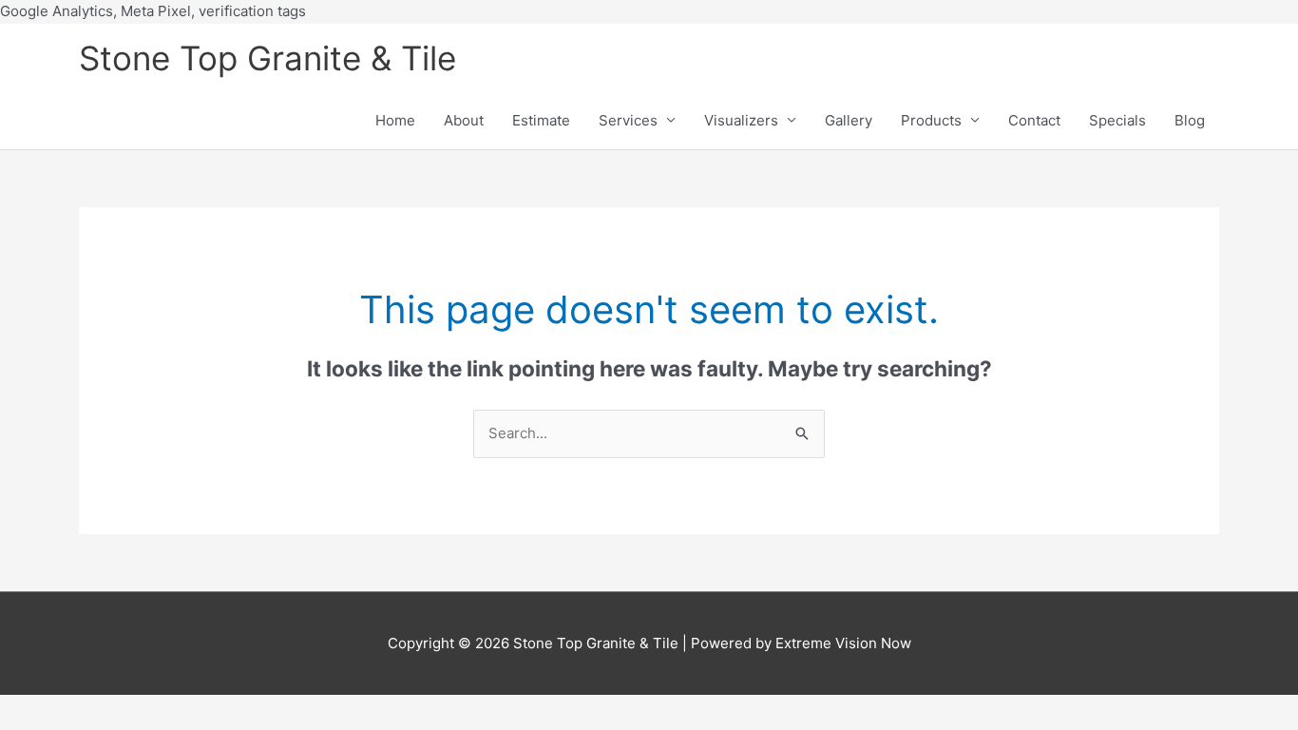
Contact (1034, 120)
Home (395, 120)
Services (628, 120)
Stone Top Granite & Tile (267, 58)
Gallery (848, 120)
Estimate (541, 120)
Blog (1189, 120)
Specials (1117, 120)
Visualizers (741, 120)
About (464, 120)
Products (931, 120)
